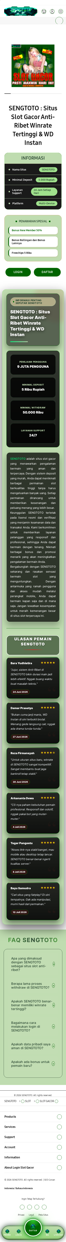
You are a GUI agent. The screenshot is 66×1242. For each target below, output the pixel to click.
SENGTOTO (17, 458)
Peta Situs (43, 1215)
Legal (31, 1215)
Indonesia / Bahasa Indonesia (18, 1188)
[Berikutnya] (62, 66)
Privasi (21, 1215)
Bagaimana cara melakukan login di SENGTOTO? (32, 1026)
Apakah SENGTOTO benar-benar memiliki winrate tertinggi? (32, 1005)
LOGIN (18, 272)
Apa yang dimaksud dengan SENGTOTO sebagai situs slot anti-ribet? (33, 964)
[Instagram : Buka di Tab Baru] (36, 1207)
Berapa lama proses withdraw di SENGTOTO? (32, 985)
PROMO (7, 1235)
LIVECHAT (58, 1235)
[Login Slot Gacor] (11, 11)
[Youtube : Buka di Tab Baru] (44, 1207)
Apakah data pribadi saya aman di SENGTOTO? (32, 1046)
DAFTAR (47, 272)
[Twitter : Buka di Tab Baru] (29, 1207)
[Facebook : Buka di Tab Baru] (22, 1207)
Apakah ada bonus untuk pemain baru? (32, 1064)
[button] (44, 11)
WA (47, 1235)
